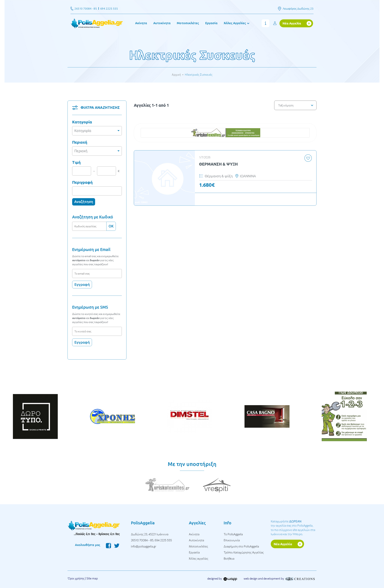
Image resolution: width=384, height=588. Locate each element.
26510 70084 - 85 (85, 8)
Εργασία (211, 23)
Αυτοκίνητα (162, 23)
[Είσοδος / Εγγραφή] (275, 23)
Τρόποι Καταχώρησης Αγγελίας (244, 552)
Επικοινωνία (232, 540)
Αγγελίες (197, 522)
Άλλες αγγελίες (198, 558)
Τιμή (76, 162)
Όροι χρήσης (76, 578)
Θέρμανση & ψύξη (218, 164)
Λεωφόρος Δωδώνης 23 (298, 8)
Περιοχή (79, 142)
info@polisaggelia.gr (143, 546)
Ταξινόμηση (286, 105)
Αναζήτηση (83, 202)
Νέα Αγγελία (291, 23)
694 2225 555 (109, 8)
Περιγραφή (82, 182)
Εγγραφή (82, 285)
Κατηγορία (82, 122)
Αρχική (176, 74)
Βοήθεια (229, 558)
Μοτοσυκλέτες (188, 23)
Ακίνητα (141, 23)
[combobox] (97, 130)
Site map (92, 578)
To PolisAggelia (233, 534)
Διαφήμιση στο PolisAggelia (241, 546)
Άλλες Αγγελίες (235, 23)
